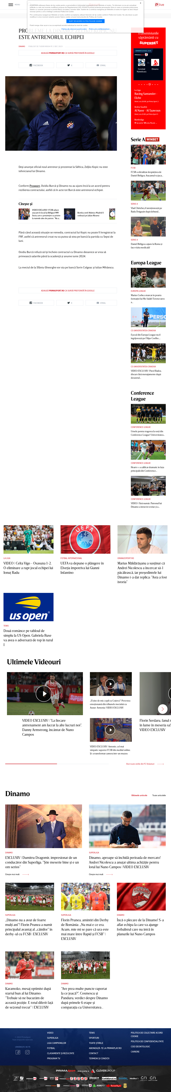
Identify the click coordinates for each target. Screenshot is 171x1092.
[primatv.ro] (16, 1078)
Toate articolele (159, 795)
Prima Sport (66, 1071)
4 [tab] (147, 84)
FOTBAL (51, 1048)
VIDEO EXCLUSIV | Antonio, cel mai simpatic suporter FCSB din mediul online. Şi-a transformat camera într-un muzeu (110, 750)
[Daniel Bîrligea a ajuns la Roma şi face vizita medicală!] (148, 227)
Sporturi (94, 1037)
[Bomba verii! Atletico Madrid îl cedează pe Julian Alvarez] (69, 214)
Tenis (6, 625)
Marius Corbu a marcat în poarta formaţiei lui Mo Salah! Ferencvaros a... (148, 299)
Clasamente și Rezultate (60, 1053)
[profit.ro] (94, 1078)
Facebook (18, 1052)
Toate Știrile (96, 1042)
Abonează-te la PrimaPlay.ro (105, 1048)
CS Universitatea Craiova (143, 330)
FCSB (133, 167)
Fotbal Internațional (71, 558)
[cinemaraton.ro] (144, 1078)
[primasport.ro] (73, 1078)
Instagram (27, 1052)
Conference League (141, 427)
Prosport (35, 185)
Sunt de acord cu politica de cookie (85, 21)
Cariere (135, 1051)
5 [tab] (150, 84)
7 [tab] (155, 84)
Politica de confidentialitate (99, 29)
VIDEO (50, 1032)
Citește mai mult (12, 874)
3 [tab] (144, 84)
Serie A (134, 203)
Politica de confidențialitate (147, 1041)
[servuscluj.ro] (114, 1085)
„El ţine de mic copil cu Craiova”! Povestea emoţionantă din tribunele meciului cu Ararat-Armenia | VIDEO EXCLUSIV (110, 704)
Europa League (138, 291)
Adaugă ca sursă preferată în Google (68, 53)
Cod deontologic (140, 1046)
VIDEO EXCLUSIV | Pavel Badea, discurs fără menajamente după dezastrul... (146, 374)
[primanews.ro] (43, 1078)
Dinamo (22, 46)
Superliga (94, 852)
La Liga (6, 558)
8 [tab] (158, 84)
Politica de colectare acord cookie (74, 29)
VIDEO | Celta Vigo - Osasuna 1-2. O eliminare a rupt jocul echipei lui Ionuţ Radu (28, 568)
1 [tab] (139, 84)
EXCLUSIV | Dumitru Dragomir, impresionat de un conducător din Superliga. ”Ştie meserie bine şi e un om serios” (42, 862)
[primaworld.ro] (87, 1085)
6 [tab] (152, 84)
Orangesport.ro (125, 558)
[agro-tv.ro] (98, 1085)
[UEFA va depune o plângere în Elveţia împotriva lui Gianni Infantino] (85, 539)
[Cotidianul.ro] (109, 1078)
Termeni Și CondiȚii (99, 1058)
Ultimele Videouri (34, 661)
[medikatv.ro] (134, 1078)
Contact (93, 1053)
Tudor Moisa (44, 46)
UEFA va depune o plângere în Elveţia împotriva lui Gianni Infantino (82, 568)
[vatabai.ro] (125, 1085)
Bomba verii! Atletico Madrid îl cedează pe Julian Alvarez (90, 214)
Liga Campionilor (56, 1042)
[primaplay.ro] (54, 1078)
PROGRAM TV (53, 1058)
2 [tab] (142, 84)
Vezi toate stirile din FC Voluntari (140, 763)
